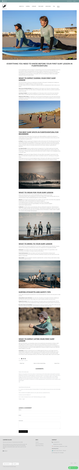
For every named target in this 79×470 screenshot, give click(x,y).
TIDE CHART (40, 6)
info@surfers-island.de (57, 444)
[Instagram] (4, 1)
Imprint (37, 442)
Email (20, 415)
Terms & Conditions (39, 443)
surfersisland (7, 466)
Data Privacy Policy (39, 445)
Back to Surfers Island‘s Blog (39, 363)
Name (20, 409)
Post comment (23, 431)
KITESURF (34, 6)
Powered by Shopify (12, 466)
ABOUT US (21, 6)
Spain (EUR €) (69, 1)
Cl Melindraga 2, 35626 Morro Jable (60, 446)
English (74, 1)
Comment (21, 420)
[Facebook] (2, 1)
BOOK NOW (48, 6)
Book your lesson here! (39, 1)
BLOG (58, 6)
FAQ (54, 6)
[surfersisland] (4, 6)
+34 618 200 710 (56, 442)
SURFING (28, 6)
